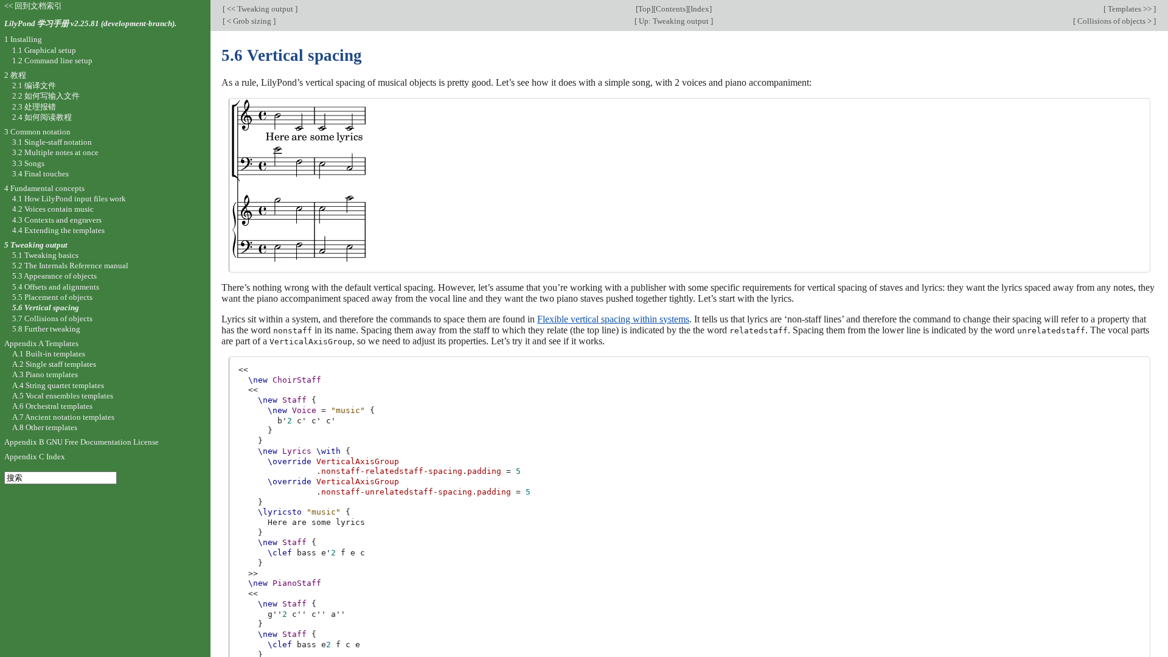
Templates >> (1129, 8)
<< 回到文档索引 (33, 5)
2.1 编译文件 (34, 85)
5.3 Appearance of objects (54, 275)
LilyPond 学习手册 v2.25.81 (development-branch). (90, 23)
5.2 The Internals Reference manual (70, 265)
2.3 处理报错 (34, 106)
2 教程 (15, 75)
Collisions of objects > (1114, 21)
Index (699, 8)
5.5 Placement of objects (52, 297)
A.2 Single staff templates (54, 364)
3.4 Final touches (40, 173)
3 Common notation (37, 131)
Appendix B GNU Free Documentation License (81, 442)
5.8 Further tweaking (46, 328)
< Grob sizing (249, 21)
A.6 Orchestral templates (52, 406)
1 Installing (23, 39)
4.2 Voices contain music (53, 209)
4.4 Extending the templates (58, 230)
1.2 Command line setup (52, 60)
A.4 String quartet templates (58, 385)
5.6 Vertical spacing (45, 307)
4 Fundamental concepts (44, 188)
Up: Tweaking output (674, 21)
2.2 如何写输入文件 (46, 95)
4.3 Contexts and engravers (57, 219)
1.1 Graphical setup (44, 50)
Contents (671, 8)
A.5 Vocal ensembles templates (62, 395)
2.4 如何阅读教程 (42, 117)
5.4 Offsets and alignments (55, 286)
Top (644, 8)
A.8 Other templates (44, 427)
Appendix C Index (34, 456)
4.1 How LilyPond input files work (69, 198)
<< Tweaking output (260, 8)
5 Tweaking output (36, 244)
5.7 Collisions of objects (52, 318)
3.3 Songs (28, 163)
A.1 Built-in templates (48, 353)
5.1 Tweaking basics (45, 255)
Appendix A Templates (41, 343)
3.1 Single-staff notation (52, 142)
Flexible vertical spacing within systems (613, 319)
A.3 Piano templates (45, 374)
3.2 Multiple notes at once (55, 152)
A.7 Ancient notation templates (63, 417)
